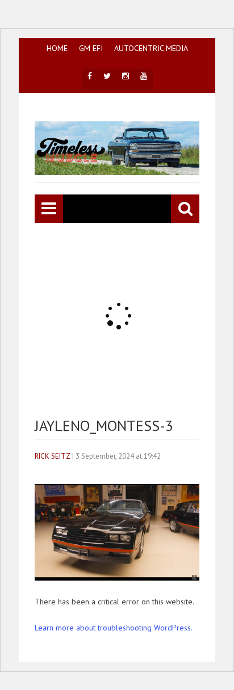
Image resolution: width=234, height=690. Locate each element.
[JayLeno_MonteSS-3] (117, 578)
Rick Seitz (52, 456)
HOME (57, 48)
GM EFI (91, 48)
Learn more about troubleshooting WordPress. (114, 628)
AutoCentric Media (151, 48)
